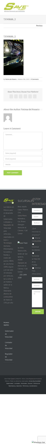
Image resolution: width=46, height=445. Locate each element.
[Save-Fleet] (22, 243)
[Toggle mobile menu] (39, 5)
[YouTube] (9, 312)
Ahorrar (30, 383)
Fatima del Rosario (10, 79)
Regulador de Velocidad (9, 357)
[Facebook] (5, 312)
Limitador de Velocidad (8, 345)
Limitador (17, 383)
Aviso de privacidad (34, 381)
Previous (39, 26)
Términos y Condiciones (30, 386)
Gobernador (9, 383)
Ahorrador (24, 383)
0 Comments (35, 79)
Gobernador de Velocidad (9, 334)
